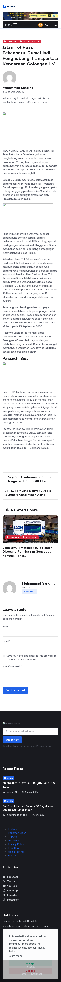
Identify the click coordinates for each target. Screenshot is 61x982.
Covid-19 (32, 921)
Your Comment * (12, 666)
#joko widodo (21, 98)
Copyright (14, 836)
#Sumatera (33, 102)
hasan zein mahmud (14, 921)
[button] (47, 24)
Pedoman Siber (17, 832)
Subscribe (12, 739)
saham (26, 926)
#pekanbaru (9, 102)
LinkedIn (12, 895)
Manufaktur (31, 537)
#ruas (21, 102)
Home (22, 973)
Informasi (36, 973)
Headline (11, 41)
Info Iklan (13, 848)
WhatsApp (13, 890)
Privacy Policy (43, 746)
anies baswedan (12, 926)
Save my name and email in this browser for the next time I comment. (31, 657)
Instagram (13, 899)
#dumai (7, 98)
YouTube (12, 885)
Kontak (12, 855)
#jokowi (36, 98)
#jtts (46, 98)
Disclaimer (14, 840)
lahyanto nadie (40, 926)
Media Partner (16, 851)
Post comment (15, 690)
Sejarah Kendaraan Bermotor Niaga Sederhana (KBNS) (30, 479)
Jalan (10, 778)
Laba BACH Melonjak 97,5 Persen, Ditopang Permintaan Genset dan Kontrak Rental (28, 552)
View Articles (30, 592)
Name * (7, 626)
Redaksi (12, 829)
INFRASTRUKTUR (31, 41)
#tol (44, 102)
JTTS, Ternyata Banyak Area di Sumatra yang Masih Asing (28, 493)
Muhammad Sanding (18, 88)
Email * (7, 641)
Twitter (11, 881)
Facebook (12, 876)
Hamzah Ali (11, 792)
